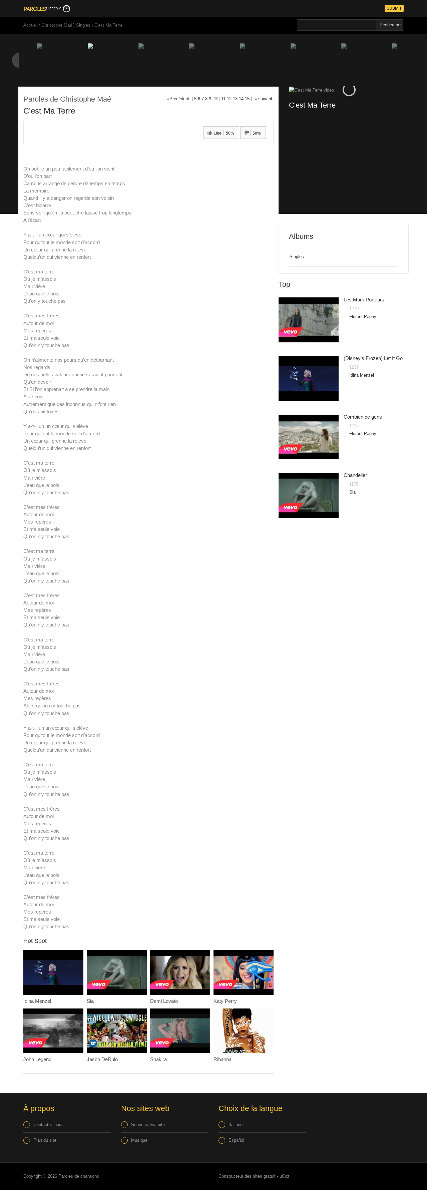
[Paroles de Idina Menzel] (53, 972)
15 (247, 98)
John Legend (37, 1059)
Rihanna (223, 1059)
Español (236, 1140)
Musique (139, 1140)
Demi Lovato (164, 1001)
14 (241, 98)
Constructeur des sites (240, 1176)
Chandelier (355, 475)
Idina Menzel (37, 1001)
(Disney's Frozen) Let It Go (373, 358)
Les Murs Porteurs (364, 299)
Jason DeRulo (102, 1059)
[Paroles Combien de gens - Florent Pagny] (309, 437)
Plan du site (44, 1140)
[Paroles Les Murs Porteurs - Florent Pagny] (309, 319)
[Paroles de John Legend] (53, 1030)
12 (229, 98)
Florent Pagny (362, 316)
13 (235, 98)
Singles (83, 25)
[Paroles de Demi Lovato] (180, 972)
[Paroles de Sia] (117, 972)
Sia (90, 1001)
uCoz (285, 1176)
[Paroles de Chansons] (46, 8)
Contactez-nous (48, 1124)
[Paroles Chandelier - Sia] (309, 495)
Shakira (158, 1059)
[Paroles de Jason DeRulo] (117, 1030)
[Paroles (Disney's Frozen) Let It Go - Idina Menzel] (309, 378)
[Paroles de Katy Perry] (244, 972)
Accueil (30, 25)
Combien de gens (363, 417)
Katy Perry (225, 1001)
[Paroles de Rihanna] (244, 1030)
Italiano (236, 1124)
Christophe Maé (57, 25)
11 (223, 98)
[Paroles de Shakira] (180, 1030)
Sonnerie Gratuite (148, 1124)
